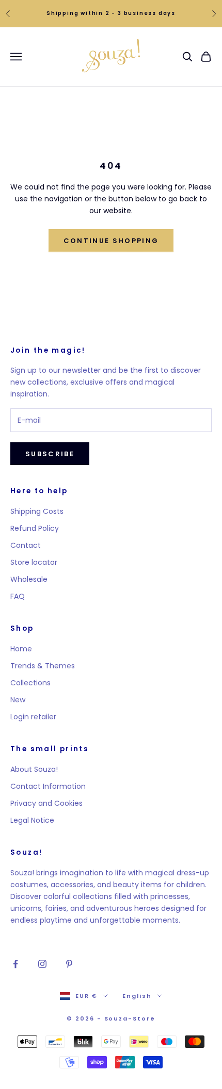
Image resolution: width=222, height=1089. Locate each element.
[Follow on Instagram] (42, 964)
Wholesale (28, 579)
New (17, 700)
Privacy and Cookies (46, 803)
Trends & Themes (42, 666)
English (137, 996)
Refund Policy (34, 528)
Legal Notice (32, 820)
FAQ (17, 596)
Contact (25, 545)
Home (21, 649)
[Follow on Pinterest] (69, 964)
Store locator (33, 562)
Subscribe (49, 454)
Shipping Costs (37, 511)
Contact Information (48, 786)
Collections (30, 683)
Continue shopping (111, 241)
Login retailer (33, 717)
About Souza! (34, 769)
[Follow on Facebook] (15, 964)
